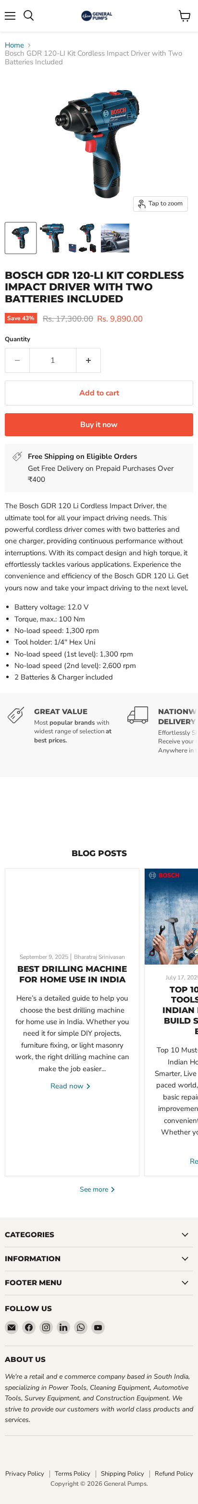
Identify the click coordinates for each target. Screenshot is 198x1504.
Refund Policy (174, 1473)
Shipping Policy (122, 1473)
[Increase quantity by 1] (88, 360)
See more (95, 1189)
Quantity (17, 339)
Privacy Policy (24, 1473)
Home (14, 45)
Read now (68, 1086)
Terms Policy (72, 1473)
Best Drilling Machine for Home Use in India (72, 974)
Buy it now (99, 424)
